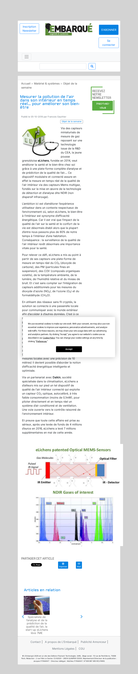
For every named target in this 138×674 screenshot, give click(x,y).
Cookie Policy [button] (49, 338)
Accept (69, 349)
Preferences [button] (41, 341)
